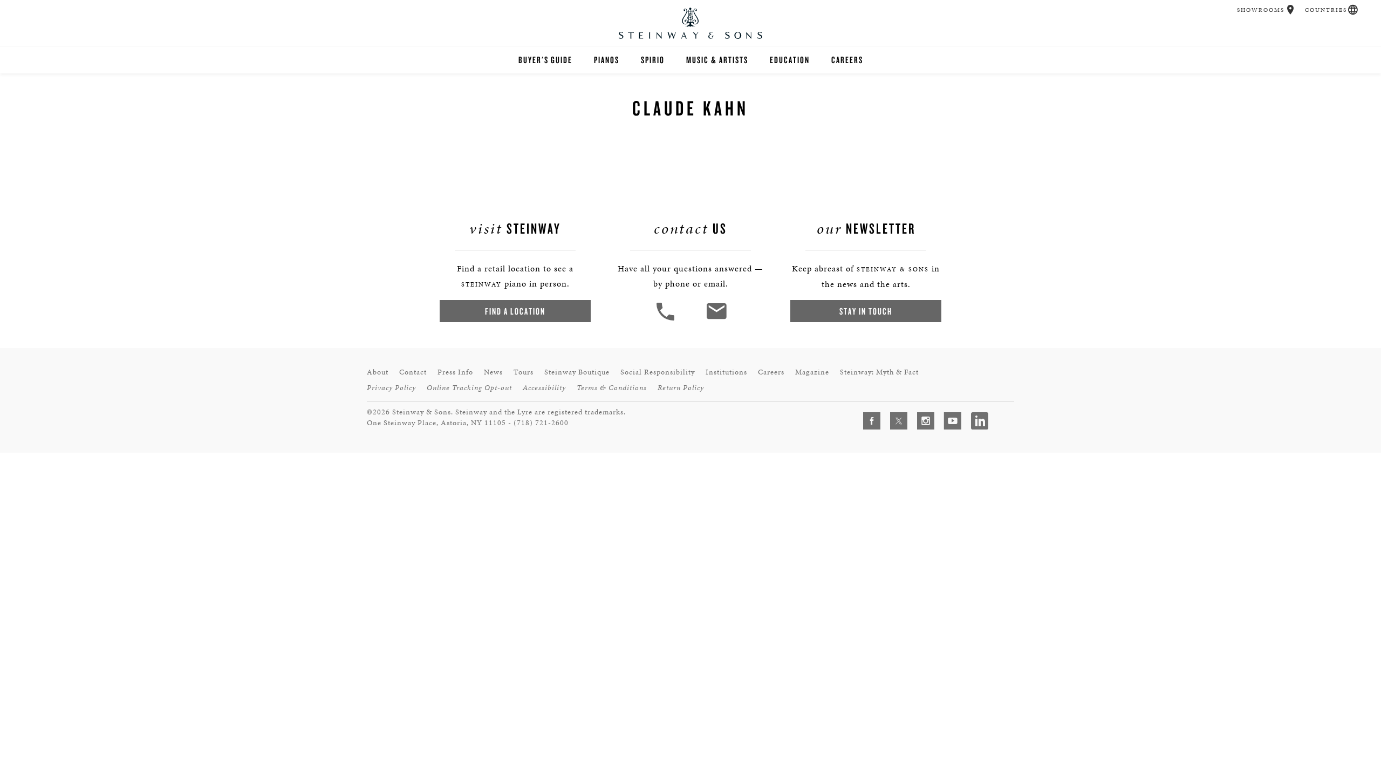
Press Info (455, 372)
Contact (413, 372)
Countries (1326, 10)
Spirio (653, 59)
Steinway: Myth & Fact (879, 372)
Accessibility (544, 388)
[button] (1290, 10)
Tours (524, 372)
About (377, 372)
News (493, 372)
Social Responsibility (657, 372)
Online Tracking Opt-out (469, 388)
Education (790, 59)
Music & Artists (717, 59)
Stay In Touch (865, 311)
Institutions (726, 372)
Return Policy (681, 388)
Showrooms (1260, 10)
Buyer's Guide (545, 59)
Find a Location (515, 311)
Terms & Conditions (612, 388)
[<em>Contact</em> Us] (716, 319)
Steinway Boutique (577, 372)
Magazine (812, 372)
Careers (847, 59)
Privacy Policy (391, 388)
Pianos (606, 59)
